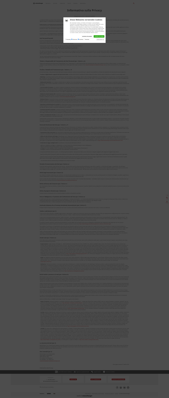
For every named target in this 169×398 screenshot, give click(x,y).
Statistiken (81, 39)
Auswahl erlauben (87, 36)
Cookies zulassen (99, 36)
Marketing (87, 39)
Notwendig (68, 39)
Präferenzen (74, 39)
